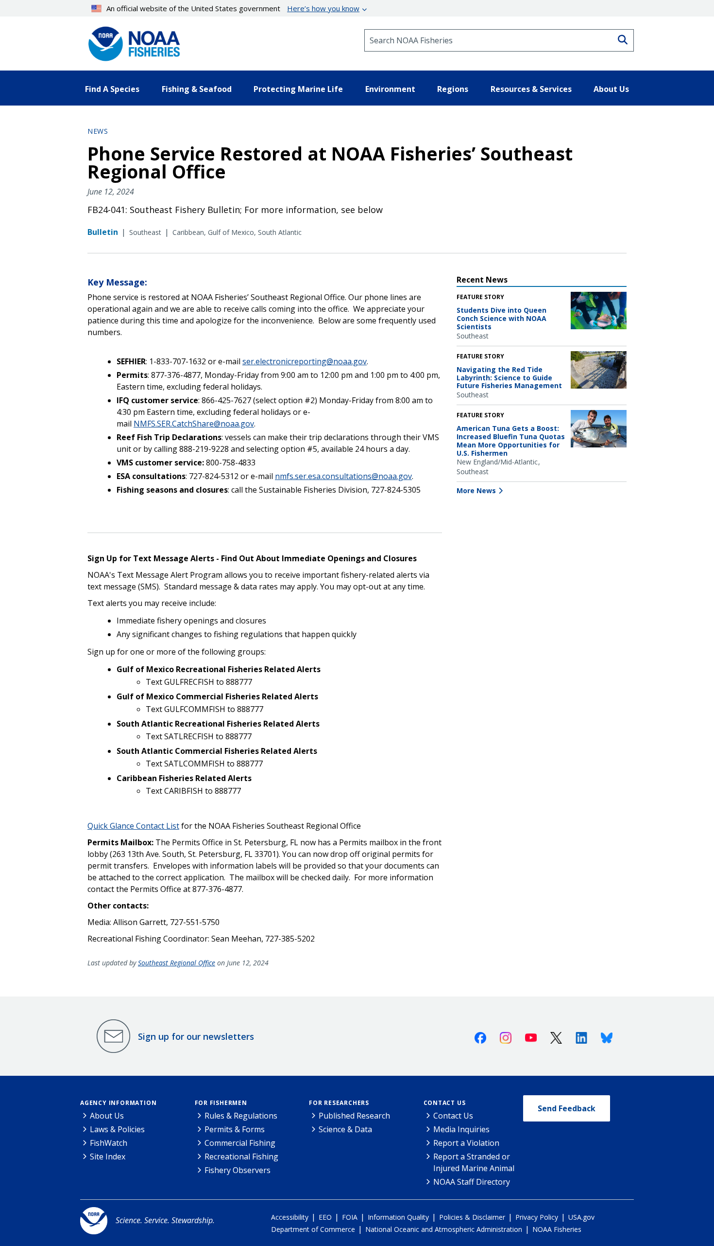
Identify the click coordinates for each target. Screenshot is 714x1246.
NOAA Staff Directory (471, 1181)
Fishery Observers (237, 1170)
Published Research (354, 1115)
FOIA (349, 1217)
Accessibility (289, 1217)
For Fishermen (221, 1103)
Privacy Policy (536, 1217)
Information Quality (398, 1217)
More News (476, 490)
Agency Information (118, 1103)
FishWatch (108, 1143)
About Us (107, 1115)
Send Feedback (566, 1108)
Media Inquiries (461, 1129)
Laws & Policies (117, 1129)
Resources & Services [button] (531, 89)
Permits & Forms (234, 1129)
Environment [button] (390, 89)
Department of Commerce (313, 1229)
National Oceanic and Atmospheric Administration (443, 1229)
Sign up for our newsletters (196, 1036)
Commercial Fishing (239, 1143)
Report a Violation (466, 1143)
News (97, 131)
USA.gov (581, 1217)
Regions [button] (452, 89)
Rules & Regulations (240, 1115)
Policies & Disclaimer (472, 1217)
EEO (325, 1217)
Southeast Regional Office (176, 962)
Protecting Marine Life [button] (298, 89)
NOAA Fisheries (556, 1229)
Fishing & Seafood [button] (197, 89)
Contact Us (445, 1103)
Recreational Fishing (241, 1156)
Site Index (107, 1156)
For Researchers (339, 1103)
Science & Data (345, 1129)
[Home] (131, 40)
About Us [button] (611, 89)
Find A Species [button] (112, 89)
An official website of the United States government (232, 8)
